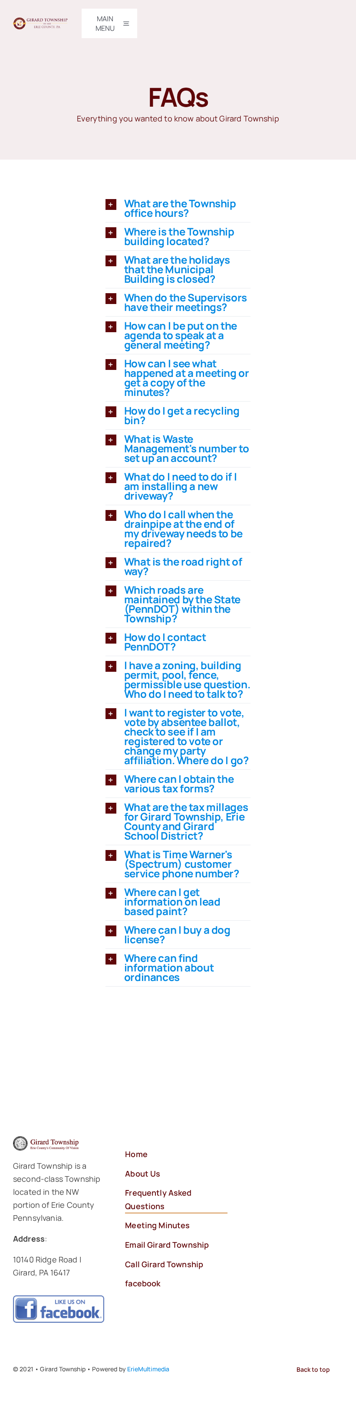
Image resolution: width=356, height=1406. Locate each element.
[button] (178, 208)
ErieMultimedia (148, 1369)
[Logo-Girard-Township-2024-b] (41, 21)
